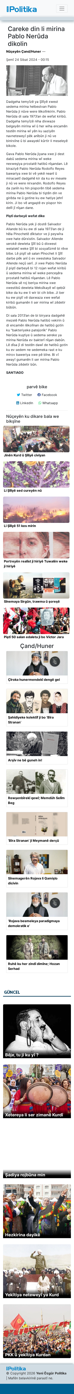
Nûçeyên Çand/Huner (23, 51)
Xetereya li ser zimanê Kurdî (34, 1114)
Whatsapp (49, 403)
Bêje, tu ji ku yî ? (22, 1054)
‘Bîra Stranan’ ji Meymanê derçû (33, 840)
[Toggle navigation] (62, 8)
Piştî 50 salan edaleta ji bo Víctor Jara (34, 637)
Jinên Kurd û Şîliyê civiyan (24, 455)
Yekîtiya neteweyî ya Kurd (32, 1294)
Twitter (26, 395)
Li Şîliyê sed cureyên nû (23, 490)
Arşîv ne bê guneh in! (25, 760)
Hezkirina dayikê (22, 1234)
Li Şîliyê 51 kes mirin (20, 526)
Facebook (49, 395)
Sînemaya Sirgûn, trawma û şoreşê (32, 601)
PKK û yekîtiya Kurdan (28, 1354)
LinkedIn (26, 403)
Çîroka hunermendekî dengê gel (34, 680)
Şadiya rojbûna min (25, 1174)
